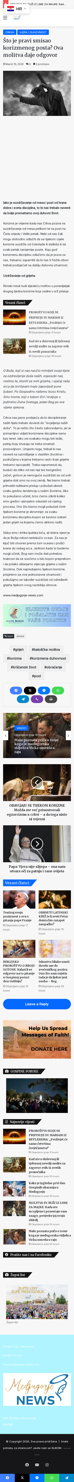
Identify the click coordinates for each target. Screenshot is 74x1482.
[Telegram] (23, 699)
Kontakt (8, 1424)
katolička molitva (47, 649)
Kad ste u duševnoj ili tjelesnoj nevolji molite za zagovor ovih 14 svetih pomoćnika (49, 346)
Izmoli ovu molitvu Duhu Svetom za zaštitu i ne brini (36, 746)
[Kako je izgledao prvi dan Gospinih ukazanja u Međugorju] (14, 1188)
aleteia (20, 636)
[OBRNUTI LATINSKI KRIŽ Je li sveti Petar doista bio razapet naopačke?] (55, 899)
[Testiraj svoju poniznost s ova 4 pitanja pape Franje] (19, 899)
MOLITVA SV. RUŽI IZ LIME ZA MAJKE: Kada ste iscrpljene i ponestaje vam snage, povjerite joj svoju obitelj (48, 1211)
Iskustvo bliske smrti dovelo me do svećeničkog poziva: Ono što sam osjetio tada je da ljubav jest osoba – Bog (54, 971)
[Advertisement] (37, 157)
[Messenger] (44, 690)
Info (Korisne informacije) (19, 1418)
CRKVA (9, 32)
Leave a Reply (37, 1004)
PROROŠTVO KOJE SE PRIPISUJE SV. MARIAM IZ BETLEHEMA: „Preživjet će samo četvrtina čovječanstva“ (48, 1139)
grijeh (19, 649)
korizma (15, 658)
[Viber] (37, 699)
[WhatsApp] (58, 690)
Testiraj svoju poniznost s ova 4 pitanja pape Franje (17, 916)
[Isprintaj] (51, 699)
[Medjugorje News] (16, 17)
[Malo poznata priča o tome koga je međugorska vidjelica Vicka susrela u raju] (14, 1236)
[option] (37, 735)
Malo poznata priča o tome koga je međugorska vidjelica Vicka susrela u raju (50, 1235)
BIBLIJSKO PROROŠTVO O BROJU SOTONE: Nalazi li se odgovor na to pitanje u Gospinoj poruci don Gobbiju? (19, 971)
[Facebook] (16, 690)
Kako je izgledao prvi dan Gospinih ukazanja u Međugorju (47, 1187)
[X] (30, 690)
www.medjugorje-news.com (23, 595)
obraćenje (54, 667)
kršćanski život (24, 667)
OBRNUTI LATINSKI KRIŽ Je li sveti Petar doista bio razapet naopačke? (53, 918)
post (37, 676)
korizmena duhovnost (49, 658)
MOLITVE (22, 732)
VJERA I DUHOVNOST (33, 32)
